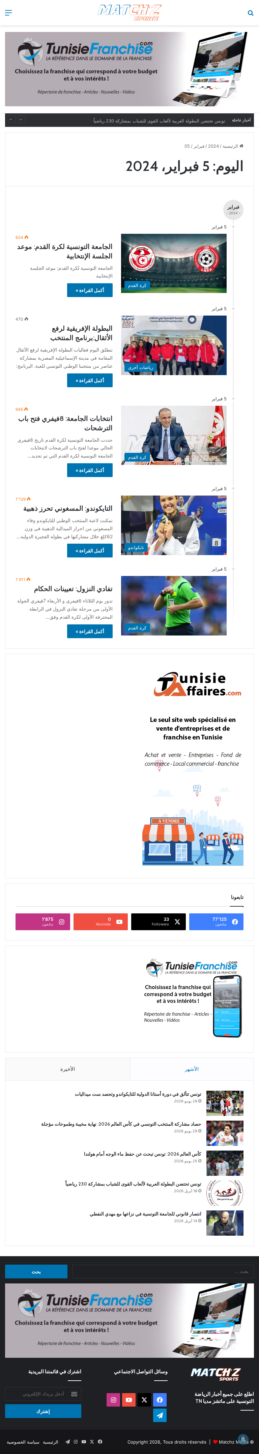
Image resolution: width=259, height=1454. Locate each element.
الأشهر (192, 1069)
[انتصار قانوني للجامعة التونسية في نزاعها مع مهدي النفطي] (224, 1223)
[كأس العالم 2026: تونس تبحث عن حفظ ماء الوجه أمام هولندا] (224, 1163)
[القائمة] (8, 15)
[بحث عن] (250, 15)
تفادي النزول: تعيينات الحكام (73, 589)
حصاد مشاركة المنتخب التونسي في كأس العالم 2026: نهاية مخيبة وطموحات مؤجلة (121, 1124)
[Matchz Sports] (129, 13)
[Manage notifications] (243, 1439)
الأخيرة (67, 1069)
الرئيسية (231, 146)
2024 (213, 146)
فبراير (199, 146)
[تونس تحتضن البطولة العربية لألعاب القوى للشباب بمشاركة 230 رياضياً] (224, 1193)
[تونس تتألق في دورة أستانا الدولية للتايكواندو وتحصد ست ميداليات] (224, 1103)
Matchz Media (234, 1442)
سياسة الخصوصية (23, 1442)
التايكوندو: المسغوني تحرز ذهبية (68, 508)
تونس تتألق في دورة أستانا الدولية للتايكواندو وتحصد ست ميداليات (138, 1094)
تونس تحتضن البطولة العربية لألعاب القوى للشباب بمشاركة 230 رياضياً (159, 120)
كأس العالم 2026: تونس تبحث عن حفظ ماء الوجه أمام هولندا (142, 1154)
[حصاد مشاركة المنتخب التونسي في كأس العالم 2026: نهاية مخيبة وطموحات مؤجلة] (224, 1133)
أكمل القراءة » (90, 290)
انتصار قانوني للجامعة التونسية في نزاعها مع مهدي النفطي (145, 1214)
